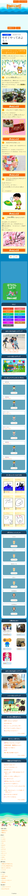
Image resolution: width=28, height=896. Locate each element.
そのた (8, 322)
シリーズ (8, 325)
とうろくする (23, 1)
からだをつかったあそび (11, 794)
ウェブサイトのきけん (10, 796)
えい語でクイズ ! (9, 778)
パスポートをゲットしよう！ (8, 398)
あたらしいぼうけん (6, 867)
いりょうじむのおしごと (11, 767)
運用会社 (4, 882)
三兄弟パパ (19, 649)
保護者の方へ (11, 28)
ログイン (16, 1)
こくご (8, 308)
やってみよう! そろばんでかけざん (7, 513)
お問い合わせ (5, 876)
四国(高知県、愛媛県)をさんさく (13, 745)
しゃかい (20, 308)
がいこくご (8, 319)
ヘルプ (18, 28)
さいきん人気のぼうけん (7, 865)
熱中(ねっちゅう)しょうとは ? (12, 742)
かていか (8, 317)
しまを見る (14, 392)
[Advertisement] (14, 271)
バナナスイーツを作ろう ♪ (11, 783)
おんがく (8, 314)
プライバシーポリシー (7, 880)
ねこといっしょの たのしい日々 (18, 513)
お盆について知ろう (10, 747)
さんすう (8, 311)
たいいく (20, 317)
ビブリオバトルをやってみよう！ (13, 728)
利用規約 (4, 878)
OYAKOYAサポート (7, 634)
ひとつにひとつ (7, 443)
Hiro (4, 649)
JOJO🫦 (7, 491)
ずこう (20, 314)
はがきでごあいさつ (10, 764)
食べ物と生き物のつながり (12, 752)
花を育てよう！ (9, 769)
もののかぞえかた (8, 458)
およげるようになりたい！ (8, 413)
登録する (4, 832)
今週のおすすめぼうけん (7, 863)
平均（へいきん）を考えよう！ (13, 776)
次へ (17, 256)
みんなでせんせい (6, 888)
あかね (5, 663)
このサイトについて (6, 886)
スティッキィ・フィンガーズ (20, 491)
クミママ (19, 634)
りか (20, 311)
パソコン (20, 319)
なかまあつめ (7, 383)
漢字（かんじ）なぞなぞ (11, 720)
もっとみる (22, 733)
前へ (11, 256)
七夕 (6, 750)
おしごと (20, 322)
